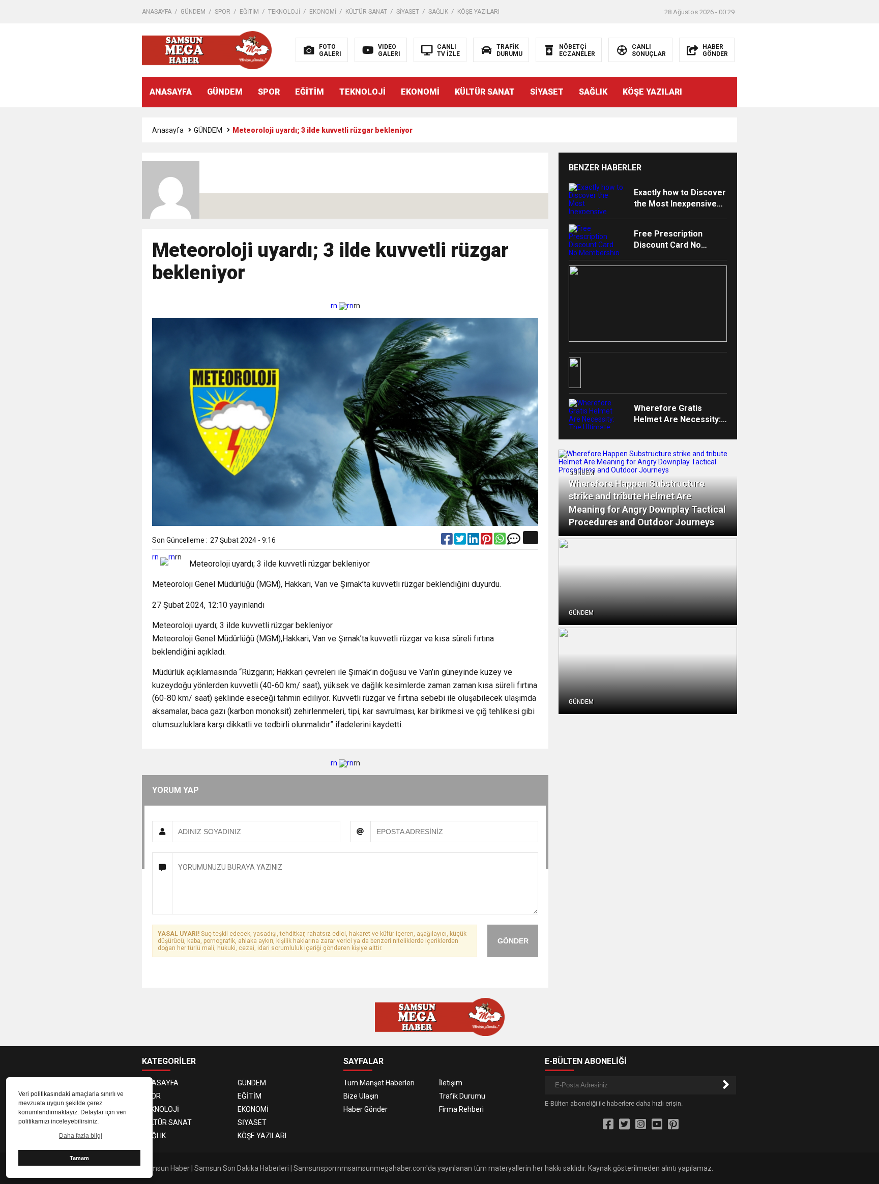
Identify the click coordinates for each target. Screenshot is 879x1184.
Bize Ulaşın (360, 1096)
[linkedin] (474, 541)
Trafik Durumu (462, 1096)
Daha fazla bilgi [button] (80, 1135)
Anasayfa (168, 130)
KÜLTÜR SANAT (366, 11)
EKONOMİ (322, 11)
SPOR (222, 11)
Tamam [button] (79, 1158)
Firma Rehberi (461, 1109)
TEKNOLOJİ (284, 11)
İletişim (450, 1083)
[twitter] (460, 541)
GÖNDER (513, 941)
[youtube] (657, 1124)
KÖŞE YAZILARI (478, 11)
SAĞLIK (438, 11)
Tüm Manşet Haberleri (379, 1083)
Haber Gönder (365, 1109)
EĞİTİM (249, 11)
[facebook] (447, 541)
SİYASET (407, 11)
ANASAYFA (156, 11)
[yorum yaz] (513, 541)
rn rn (342, 306)
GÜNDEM (193, 11)
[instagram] (640, 1124)
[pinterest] (487, 541)
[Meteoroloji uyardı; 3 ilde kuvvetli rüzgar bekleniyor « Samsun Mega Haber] (207, 49)
